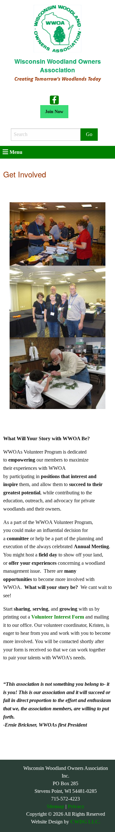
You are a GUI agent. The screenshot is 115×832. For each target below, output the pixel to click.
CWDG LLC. (85, 821)
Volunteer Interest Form (57, 617)
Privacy (76, 806)
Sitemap (55, 806)
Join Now (54, 111)
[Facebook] (54, 99)
